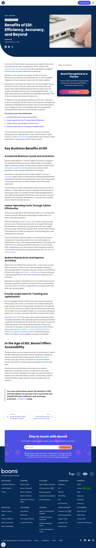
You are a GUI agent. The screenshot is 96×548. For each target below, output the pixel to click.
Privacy (36, 540)
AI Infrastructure (46, 488)
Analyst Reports (6, 488)
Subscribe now (65, 447)
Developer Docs (63, 522)
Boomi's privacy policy (62, 457)
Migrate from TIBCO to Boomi (27, 501)
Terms (54, 540)
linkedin (85, 540)
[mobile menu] (93, 3)
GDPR (61, 540)
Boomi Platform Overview (47, 484)
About (79, 484)
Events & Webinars (7, 519)
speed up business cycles (16, 168)
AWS (59, 499)
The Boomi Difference (8, 484)
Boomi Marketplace (8, 526)
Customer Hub (64, 511)
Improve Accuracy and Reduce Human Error (23, 123)
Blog (3, 515)
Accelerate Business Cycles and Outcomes (22, 117)
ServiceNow (61, 496)
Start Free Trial (81, 511)
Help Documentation (64, 515)
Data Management (45, 492)
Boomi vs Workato (26, 492)
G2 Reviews (23, 515)
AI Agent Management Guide (46, 530)
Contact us (80, 503)
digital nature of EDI (15, 317)
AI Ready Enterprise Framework (45, 518)
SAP (59, 488)
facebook (81, 540)
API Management (44, 499)
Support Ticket (62, 519)
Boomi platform (43, 357)
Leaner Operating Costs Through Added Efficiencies (25, 120)
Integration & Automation (47, 496)
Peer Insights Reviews (27, 519)
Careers (83, 488)
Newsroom (80, 496)
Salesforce (61, 484)
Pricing (4, 492)
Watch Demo (81, 515)
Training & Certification (84, 522)
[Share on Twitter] (12, 47)
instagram (93, 540)
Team (78, 492)
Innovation (80, 499)
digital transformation (28, 222)
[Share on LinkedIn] (6, 47)
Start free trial (84, 3)
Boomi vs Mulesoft (26, 488)
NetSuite (61, 492)
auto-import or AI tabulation (30, 272)
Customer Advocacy (26, 522)
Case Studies (24, 511)
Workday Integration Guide (45, 524)
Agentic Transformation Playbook (46, 512)
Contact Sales (81, 519)
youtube (89, 540)
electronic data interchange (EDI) (16, 69)
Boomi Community (7, 522)
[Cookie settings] (3, 544)
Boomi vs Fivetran (25, 496)
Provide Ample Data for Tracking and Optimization (25, 126)
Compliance (45, 540)
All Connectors (62, 503)
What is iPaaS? (24, 484)
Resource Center (7, 511)
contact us (21, 399)
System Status (62, 526)
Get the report (74, 92)
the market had (22, 137)
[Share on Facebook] (9, 47)
